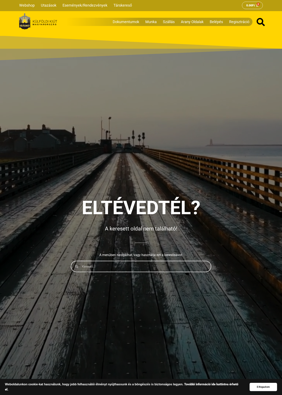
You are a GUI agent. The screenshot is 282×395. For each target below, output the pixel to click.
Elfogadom (263, 387)
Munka (151, 22)
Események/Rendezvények (85, 5)
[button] (260, 22)
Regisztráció (239, 22)
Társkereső (123, 5)
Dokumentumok (126, 22)
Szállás (169, 22)
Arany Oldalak (192, 22)
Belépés (216, 22)
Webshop (27, 5)
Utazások (48, 5)
